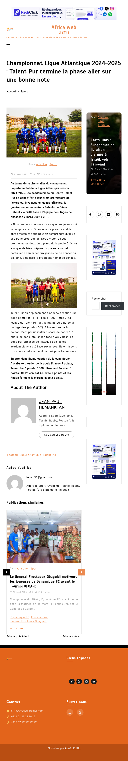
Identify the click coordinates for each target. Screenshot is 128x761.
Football (12, 455)
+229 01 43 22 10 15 (23, 716)
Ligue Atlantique (30, 455)
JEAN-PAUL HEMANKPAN (52, 404)
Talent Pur (49, 455)
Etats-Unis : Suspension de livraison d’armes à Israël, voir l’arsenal (102, 152)
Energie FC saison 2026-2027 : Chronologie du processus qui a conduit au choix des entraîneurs (43, 581)
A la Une (41, 164)
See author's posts (56, 434)
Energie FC (63, 617)
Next (81, 572)
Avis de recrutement (23, 617)
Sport (53, 164)
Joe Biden (97, 184)
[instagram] (99, 214)
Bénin (42, 617)
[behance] (118, 214)
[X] (80, 712)
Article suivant (72, 636)
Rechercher (99, 298)
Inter (101, 121)
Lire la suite (16, 628)
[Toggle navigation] (8, 44)
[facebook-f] (90, 214)
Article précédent (17, 636)
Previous (6, 572)
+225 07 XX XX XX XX (24, 722)
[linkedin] (108, 214)
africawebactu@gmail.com (27, 710)
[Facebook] (69, 712)
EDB (51, 617)
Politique (104, 125)
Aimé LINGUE (72, 748)
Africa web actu (64, 30)
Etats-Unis (98, 180)
